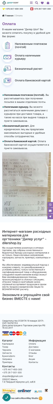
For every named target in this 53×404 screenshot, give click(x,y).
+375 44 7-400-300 (14, 9)
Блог (31, 356)
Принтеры (7, 362)
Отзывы (33, 353)
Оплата (32, 343)
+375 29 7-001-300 (42, 9)
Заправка (7, 359)
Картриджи (8, 343)
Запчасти (7, 353)
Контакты (33, 362)
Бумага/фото (8, 356)
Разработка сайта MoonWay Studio (20, 398)
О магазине (34, 350)
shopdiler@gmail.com (12, 376)
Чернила (6, 350)
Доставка (33, 347)
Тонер (5, 347)
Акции (32, 359)
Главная (9, 15)
